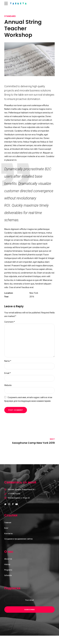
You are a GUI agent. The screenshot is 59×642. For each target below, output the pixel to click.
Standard (10, 16)
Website (8, 385)
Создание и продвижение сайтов (18, 539)
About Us (8, 559)
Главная (7, 522)
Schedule (8, 575)
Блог (6, 528)
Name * (7, 361)
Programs (8, 570)
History (7, 564)
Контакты (8, 533)
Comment (9, 322)
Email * (7, 373)
